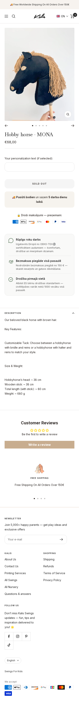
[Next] (72, 125)
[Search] (13, 16)
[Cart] (72, 16)
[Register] (61, 539)
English (11, 660)
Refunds (48, 566)
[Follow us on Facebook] (9, 636)
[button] (62, 16)
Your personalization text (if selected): (29, 158)
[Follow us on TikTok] (9, 645)
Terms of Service (54, 573)
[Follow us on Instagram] (17, 636)
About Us (10, 559)
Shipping (48, 559)
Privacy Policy (52, 580)
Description (13, 313)
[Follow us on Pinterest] (26, 636)
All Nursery (11, 587)
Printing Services (15, 573)
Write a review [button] (39, 445)
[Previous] (6, 125)
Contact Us (11, 566)
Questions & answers (18, 593)
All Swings (11, 580)
